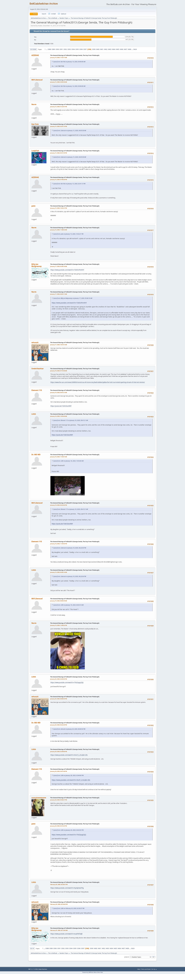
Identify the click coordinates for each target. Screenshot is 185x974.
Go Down (33, 49)
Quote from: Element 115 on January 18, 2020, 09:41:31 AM (70, 420)
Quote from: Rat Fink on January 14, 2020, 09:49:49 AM (69, 62)
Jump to (126, 957)
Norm (33, 104)
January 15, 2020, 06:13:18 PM (58, 153)
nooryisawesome (38, 797)
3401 (101, 49)
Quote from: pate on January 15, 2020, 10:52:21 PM (68, 234)
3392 (65, 49)
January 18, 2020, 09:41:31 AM (58, 392)
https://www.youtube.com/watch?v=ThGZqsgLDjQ (66, 682)
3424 (135, 49)
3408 (129, 49)
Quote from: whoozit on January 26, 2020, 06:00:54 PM (69, 729)
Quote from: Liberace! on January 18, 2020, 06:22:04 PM (69, 548)
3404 (113, 49)
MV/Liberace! (37, 80)
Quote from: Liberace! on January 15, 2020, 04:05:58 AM (69, 130)
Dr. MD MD (35, 454)
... (47, 49)
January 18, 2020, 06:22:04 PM (58, 505)
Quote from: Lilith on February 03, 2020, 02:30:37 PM (68, 908)
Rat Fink (35, 124)
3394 (73, 49)
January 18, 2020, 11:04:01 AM (58, 457)
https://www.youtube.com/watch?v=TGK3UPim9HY (67, 270)
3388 (49, 49)
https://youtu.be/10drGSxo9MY (61, 406)
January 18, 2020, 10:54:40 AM (58, 416)
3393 (69, 49)
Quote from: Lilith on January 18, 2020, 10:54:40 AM (68, 461)
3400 (97, 49)
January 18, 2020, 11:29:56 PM (58, 543)
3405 (117, 49)
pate (33, 206)
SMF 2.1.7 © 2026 (33, 969)
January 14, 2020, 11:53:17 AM (58, 57)
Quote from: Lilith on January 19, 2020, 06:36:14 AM (68, 605)
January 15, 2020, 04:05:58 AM (58, 82)
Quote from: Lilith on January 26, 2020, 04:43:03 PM (68, 830)
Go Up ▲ (154, 969)
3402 (105, 49)
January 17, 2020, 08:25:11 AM (58, 294)
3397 (85, 49)
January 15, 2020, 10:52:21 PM (58, 208)
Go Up (32, 948)
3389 (53, 49)
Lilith (33, 414)
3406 (121, 49)
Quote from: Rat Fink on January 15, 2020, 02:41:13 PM (69, 184)
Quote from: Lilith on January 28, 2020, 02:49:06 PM (68, 775)
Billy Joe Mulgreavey (36, 265)
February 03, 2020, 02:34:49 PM (59, 904)
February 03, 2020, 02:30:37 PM (59, 884)
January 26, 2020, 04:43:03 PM (58, 679)
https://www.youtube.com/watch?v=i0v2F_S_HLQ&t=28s (69, 755)
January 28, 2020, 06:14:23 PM (58, 826)
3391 (61, 49)
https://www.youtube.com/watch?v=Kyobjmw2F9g (67, 888)
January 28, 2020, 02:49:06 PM (58, 751)
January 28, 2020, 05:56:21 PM (58, 800)
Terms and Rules (145, 969)
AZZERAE (35, 55)
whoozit (34, 342)
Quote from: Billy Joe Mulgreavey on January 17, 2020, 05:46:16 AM (72, 298)
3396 (81, 49)
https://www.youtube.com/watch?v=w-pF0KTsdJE (66, 934)
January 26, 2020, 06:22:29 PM (58, 725)
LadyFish (35, 151)
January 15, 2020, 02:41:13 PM (58, 126)
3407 (125, 49)
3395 (77, 49)
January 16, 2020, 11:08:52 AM (58, 230)
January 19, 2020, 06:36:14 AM (58, 572)
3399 (93, 49)
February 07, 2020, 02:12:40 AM (59, 930)
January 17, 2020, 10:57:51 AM (58, 344)
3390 (57, 49)
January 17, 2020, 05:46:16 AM (58, 266)
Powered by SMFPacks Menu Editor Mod (92, 972)
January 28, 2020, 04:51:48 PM (58, 771)
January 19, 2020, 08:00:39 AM (58, 601)
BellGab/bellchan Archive (44, 3)
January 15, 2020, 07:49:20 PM (58, 179)
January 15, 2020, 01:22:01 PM (58, 106)
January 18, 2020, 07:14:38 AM (58, 371)
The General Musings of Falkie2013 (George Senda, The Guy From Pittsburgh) (74, 55)
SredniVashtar (37, 368)
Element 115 (36, 390)
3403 (109, 49)
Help (138, 969)
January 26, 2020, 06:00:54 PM (58, 699)
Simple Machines (42, 969)
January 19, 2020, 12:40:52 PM (58, 625)
